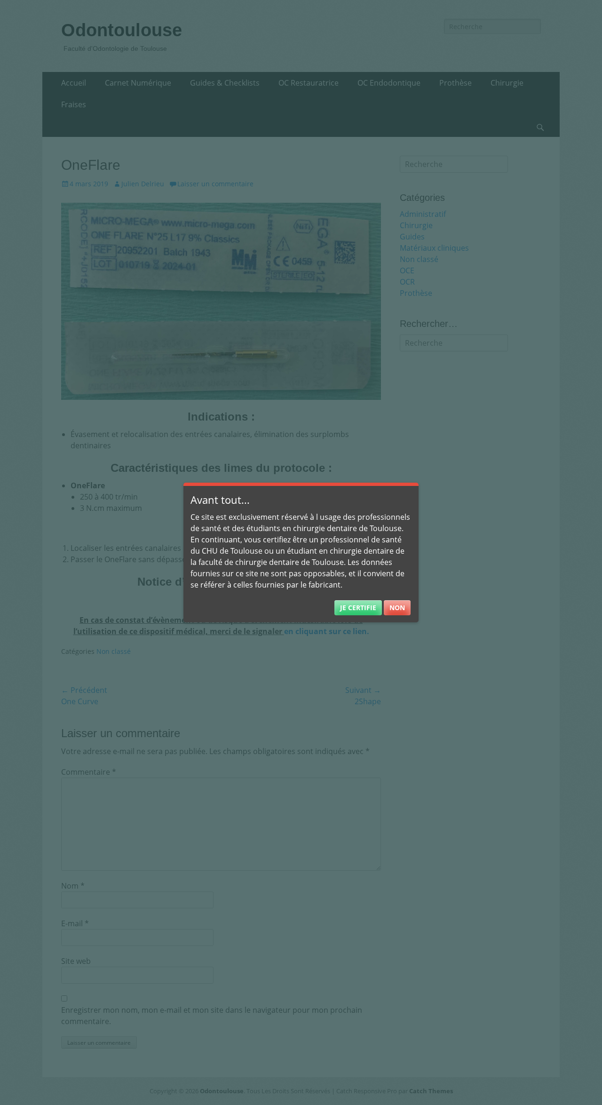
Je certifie (358, 607)
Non (397, 607)
